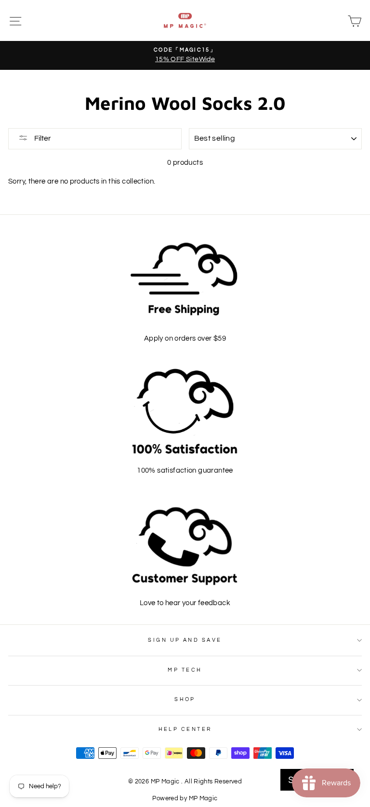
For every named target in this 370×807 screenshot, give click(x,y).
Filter (42, 138)
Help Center (185, 729)
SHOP (185, 699)
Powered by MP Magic (184, 798)
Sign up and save (185, 640)
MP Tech (185, 670)
